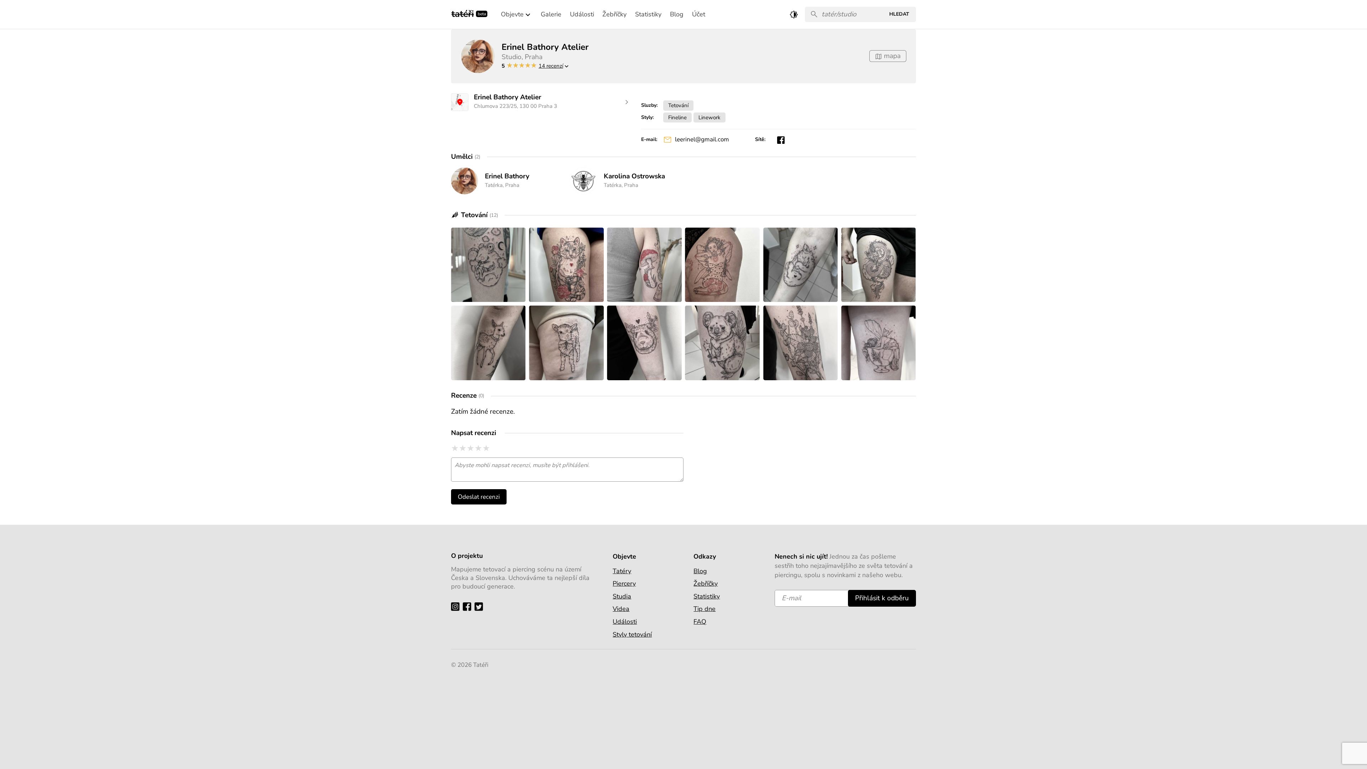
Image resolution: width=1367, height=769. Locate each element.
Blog (700, 571)
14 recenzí (551, 65)
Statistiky (706, 596)
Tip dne (704, 609)
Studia (622, 596)
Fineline (677, 117)
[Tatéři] (462, 13)
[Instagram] (457, 606)
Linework (709, 117)
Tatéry (622, 571)
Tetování (678, 105)
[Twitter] (480, 606)
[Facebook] (469, 606)
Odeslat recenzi (479, 497)
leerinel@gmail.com (702, 139)
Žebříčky (705, 583)
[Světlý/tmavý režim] (794, 14)
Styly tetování (632, 634)
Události (625, 621)
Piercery (624, 583)
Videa (621, 609)
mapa (891, 56)
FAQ (699, 621)
